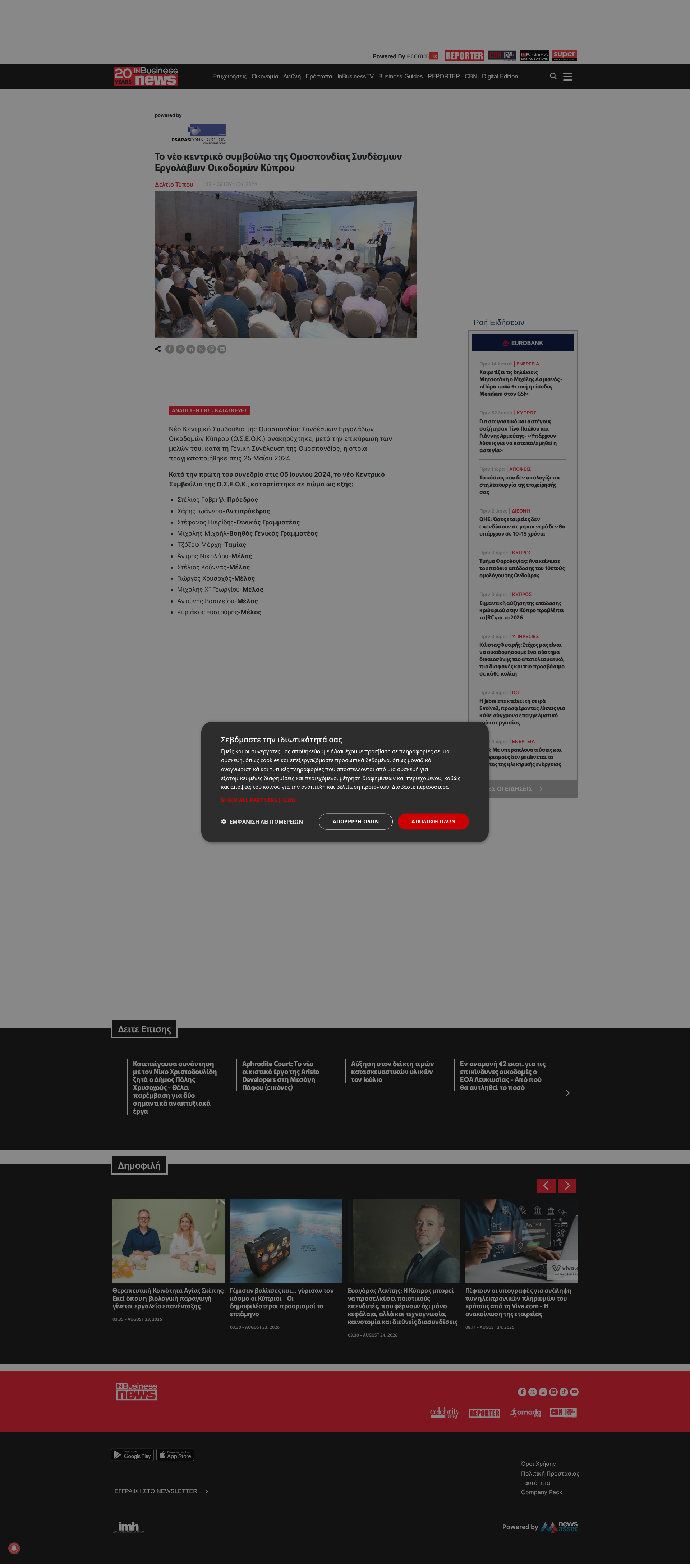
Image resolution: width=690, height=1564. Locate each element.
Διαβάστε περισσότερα (420, 786)
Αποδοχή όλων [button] (433, 821)
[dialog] (345, 782)
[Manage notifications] (14, 1548)
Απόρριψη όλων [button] (356, 821)
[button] (345, 800)
